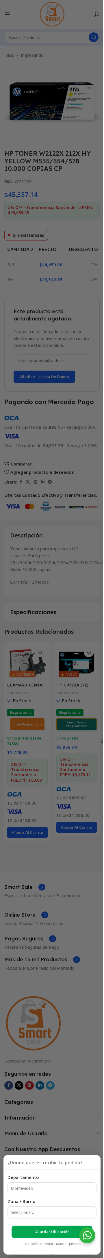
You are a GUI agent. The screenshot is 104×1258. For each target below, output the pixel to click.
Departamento (23, 1177)
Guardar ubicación (52, 1231)
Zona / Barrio (22, 1201)
